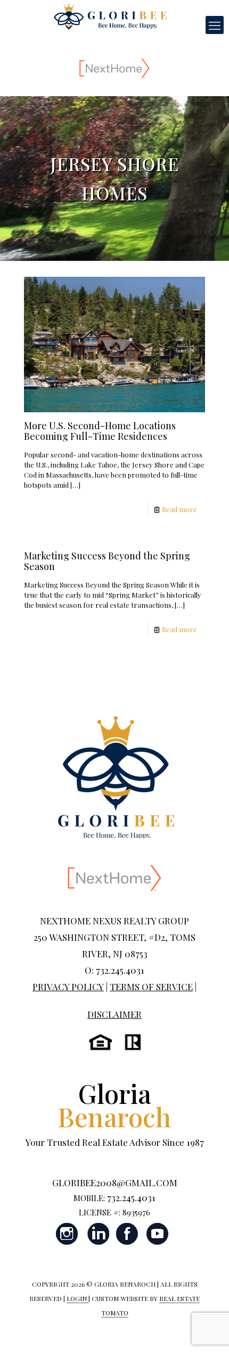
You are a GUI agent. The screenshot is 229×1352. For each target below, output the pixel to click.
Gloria (114, 1105)
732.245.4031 (131, 1197)
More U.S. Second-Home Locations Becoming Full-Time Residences (100, 431)
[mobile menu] (215, 25)
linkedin (97, 1234)
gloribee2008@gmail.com (114, 1182)
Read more (179, 509)
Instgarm (67, 1234)
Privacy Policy (68, 986)
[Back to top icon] (207, 1330)
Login (77, 1298)
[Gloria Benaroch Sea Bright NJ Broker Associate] (110, 16)
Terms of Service (151, 986)
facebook (127, 1234)
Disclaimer (114, 1014)
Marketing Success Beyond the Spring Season (107, 561)
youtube (157, 1234)
